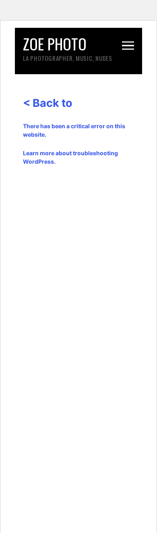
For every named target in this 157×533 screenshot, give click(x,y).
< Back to (47, 103)
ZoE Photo (55, 43)
